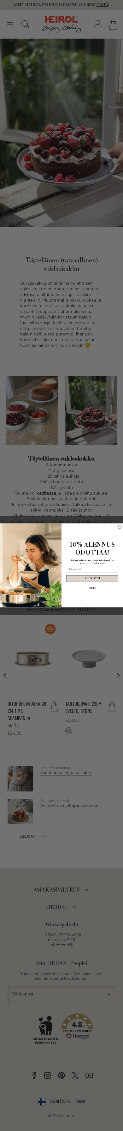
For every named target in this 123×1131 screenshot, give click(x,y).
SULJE (92, 588)
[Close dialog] (119, 527)
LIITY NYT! (92, 578)
